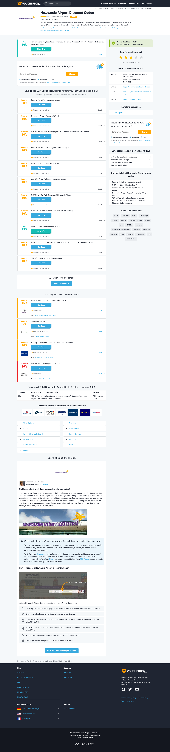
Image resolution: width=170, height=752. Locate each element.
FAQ (18, 682)
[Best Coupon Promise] (73, 16)
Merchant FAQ (22, 692)
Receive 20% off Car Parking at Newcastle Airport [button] (50, 148)
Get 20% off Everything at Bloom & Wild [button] (46, 364)
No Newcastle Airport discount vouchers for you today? (57, 28)
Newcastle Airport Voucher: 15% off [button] (45, 116)
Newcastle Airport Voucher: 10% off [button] (45, 163)
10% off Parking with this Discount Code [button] (46, 258)
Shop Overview (23, 687)
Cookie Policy (143, 698)
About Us (21, 672)
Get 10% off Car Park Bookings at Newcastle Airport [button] (51, 195)
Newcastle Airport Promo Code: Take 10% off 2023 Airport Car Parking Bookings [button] (62, 242)
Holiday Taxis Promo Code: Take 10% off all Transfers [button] (52, 343)
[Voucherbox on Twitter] (130, 690)
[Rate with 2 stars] (126, 57)
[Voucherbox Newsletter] (137, 690)
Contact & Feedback (25, 677)
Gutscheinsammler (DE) (31, 709)
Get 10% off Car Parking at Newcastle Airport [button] (48, 179)
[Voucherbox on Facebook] (123, 690)
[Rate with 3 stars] (131, 57)
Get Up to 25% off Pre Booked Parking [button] (45, 227)
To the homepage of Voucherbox (28, 3)
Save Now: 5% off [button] (38, 321)
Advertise (67, 672)
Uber (51, 559)
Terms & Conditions (127, 701)
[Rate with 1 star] (120, 57)
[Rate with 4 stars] (136, 57)
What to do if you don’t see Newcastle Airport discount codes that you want (99, 28)
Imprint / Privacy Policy (128, 698)
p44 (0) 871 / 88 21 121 (132, 99)
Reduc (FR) (26, 719)
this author (44, 484)
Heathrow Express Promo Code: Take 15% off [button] (48, 300)
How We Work (22, 697)
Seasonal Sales (70, 709)
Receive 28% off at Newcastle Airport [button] (45, 100)
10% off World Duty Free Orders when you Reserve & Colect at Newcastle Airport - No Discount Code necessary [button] (67, 43)
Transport (40, 554)
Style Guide (68, 677)
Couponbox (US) (28, 714)
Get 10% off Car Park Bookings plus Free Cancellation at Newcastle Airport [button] (60, 132)
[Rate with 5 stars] (141, 57)
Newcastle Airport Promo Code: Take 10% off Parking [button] (52, 211)
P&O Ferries (84, 559)
